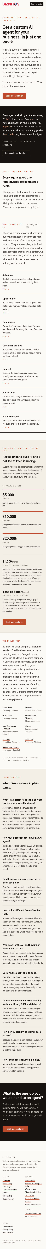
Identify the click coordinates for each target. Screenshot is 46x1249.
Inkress (28, 726)
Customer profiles (10, 1190)
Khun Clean (7, 708)
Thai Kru (28, 708)
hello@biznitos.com (33, 1213)
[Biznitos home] (11, 4)
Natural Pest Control (11, 747)
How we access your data (33, 1184)
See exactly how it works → (16, 153)
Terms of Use (8, 1227)
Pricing (28, 1201)
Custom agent (8, 1199)
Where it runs (30, 1189)
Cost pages (7, 1187)
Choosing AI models (33, 1192)
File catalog (7, 1196)
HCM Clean (7, 716)
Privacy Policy (8, 1230)
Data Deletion (8, 1233)
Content (6, 1193)
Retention (6, 1180)
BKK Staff (6, 739)
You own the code (32, 1198)
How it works (30, 1180)
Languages (29, 1195)
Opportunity (7, 1183)
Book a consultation (14, 96)
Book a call (36, 4)
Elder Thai (29, 739)
